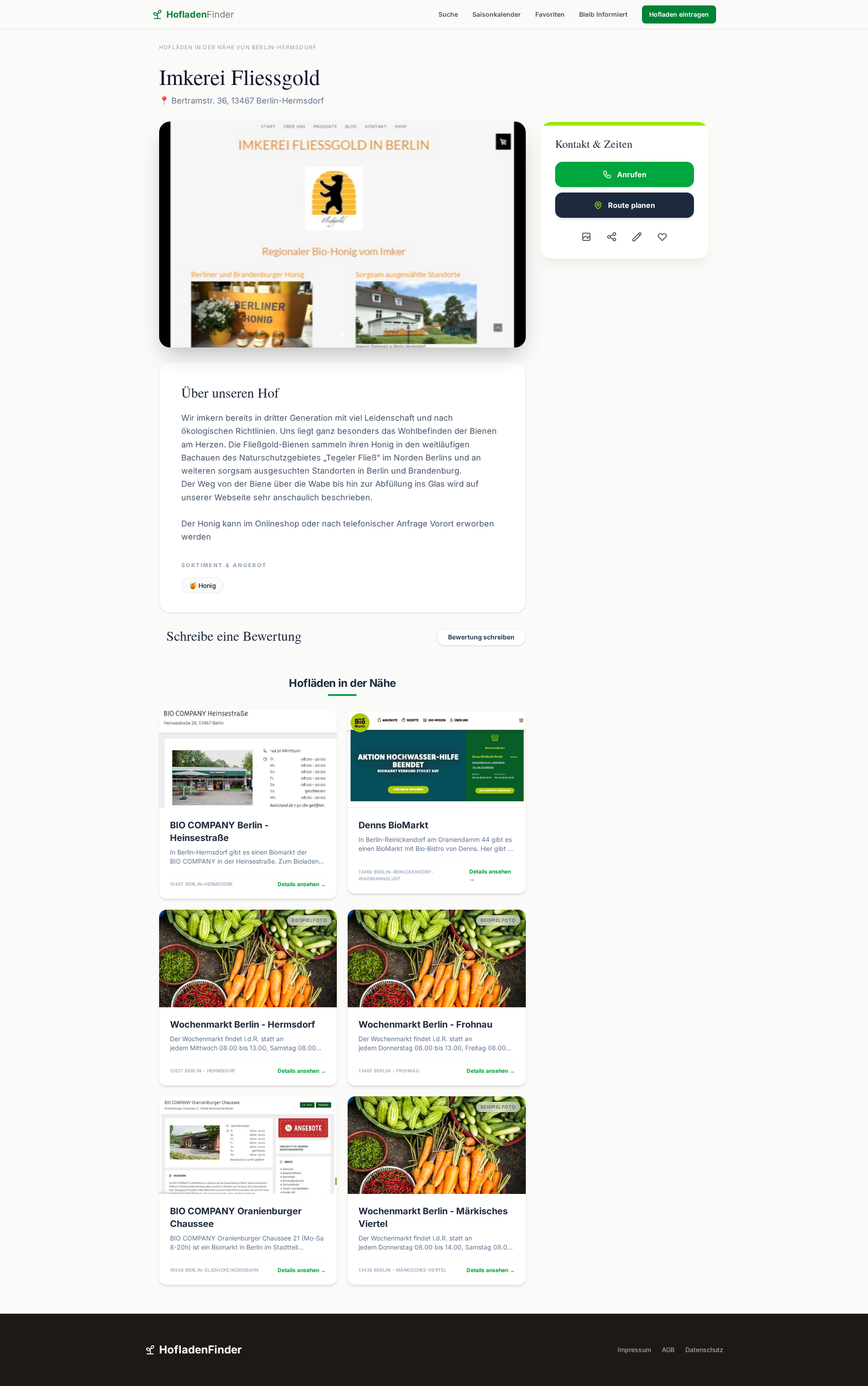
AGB (668, 1349)
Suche (448, 14)
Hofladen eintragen (679, 14)
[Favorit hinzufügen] (662, 237)
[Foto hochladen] (586, 237)
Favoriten (550, 14)
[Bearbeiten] (637, 237)
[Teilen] (612, 237)
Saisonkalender (496, 14)
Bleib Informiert (603, 14)
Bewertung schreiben (481, 637)
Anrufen (631, 174)
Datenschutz (704, 1349)
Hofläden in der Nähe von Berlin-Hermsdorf (237, 47)
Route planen (631, 205)
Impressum (634, 1349)
